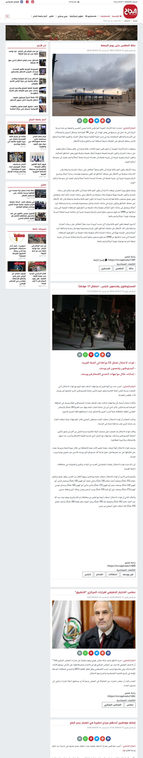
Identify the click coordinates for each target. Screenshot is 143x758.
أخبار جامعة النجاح (39, 16)
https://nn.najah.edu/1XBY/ (121, 260)
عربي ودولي (62, 16)
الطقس (119, 268)
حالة (131, 268)
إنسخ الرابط (99, 260)
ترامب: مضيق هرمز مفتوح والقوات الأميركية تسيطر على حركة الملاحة (24, 107)
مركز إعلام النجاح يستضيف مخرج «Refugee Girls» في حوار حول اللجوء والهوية (37, 141)
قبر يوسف (127, 574)
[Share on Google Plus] (102, 120)
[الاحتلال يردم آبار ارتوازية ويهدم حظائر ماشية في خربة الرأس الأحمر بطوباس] (42, 80)
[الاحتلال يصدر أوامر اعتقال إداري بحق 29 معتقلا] (42, 62)
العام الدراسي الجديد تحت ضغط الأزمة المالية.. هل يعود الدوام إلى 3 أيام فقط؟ (37, 278)
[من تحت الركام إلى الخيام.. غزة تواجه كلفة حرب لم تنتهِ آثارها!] (42, 53)
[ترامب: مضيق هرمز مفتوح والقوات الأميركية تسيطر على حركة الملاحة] (42, 108)
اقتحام (99, 574)
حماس (130, 705)
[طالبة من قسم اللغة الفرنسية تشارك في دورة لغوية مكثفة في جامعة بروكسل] (17, 129)
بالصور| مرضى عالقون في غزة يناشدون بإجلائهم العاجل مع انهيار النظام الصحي (22, 216)
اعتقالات (112, 574)
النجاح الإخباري (130, 11)
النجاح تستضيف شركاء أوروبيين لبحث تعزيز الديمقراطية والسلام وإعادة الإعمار (17, 168)
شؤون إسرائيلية (76, 16)
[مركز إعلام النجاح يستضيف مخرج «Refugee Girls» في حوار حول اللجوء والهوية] (37, 129)
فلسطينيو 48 (90, 16)
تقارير (51, 16)
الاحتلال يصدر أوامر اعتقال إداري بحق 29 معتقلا (23, 61)
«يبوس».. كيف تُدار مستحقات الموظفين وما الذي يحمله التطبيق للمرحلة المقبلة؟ (17, 251)
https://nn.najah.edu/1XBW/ (121, 565)
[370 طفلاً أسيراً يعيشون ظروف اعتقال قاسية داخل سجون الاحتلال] (42, 99)
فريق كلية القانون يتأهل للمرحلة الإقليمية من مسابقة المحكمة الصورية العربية (37, 169)
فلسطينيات (105, 16)
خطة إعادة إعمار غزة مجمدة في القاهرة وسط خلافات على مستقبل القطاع (21, 193)
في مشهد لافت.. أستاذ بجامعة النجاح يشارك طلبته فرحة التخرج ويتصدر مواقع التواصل (21, 204)
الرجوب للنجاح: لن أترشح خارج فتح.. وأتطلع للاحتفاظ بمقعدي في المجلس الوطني (17, 278)
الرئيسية (135, 21)
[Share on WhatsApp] (85, 120)
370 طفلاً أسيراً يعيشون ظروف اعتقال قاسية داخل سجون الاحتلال (24, 98)
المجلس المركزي (112, 705)
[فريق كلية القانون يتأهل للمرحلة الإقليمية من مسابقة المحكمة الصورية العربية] (37, 157)
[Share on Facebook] (108, 120)
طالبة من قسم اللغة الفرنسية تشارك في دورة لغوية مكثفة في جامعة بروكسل (17, 140)
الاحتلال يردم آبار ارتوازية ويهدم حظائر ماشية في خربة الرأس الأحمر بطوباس (24, 81)
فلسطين (105, 268)
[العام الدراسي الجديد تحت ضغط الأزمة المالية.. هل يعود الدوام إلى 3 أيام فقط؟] (37, 266)
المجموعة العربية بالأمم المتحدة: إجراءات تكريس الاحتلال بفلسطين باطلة (24, 72)
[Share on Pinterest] (91, 120)
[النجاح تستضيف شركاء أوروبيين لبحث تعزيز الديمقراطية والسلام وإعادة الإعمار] (17, 157)
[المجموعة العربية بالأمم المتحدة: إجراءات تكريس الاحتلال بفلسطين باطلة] (42, 71)
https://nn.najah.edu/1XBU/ (121, 696)
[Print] (79, 120)
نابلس (88, 574)
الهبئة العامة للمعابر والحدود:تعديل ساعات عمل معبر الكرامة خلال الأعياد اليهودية (23, 91)
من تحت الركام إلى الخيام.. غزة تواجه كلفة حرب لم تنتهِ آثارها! (23, 52)
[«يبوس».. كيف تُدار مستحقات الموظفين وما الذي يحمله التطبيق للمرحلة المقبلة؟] (17, 239)
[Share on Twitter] (96, 120)
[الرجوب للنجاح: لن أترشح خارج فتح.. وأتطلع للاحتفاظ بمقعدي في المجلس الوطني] (17, 266)
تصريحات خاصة (39, 229)
